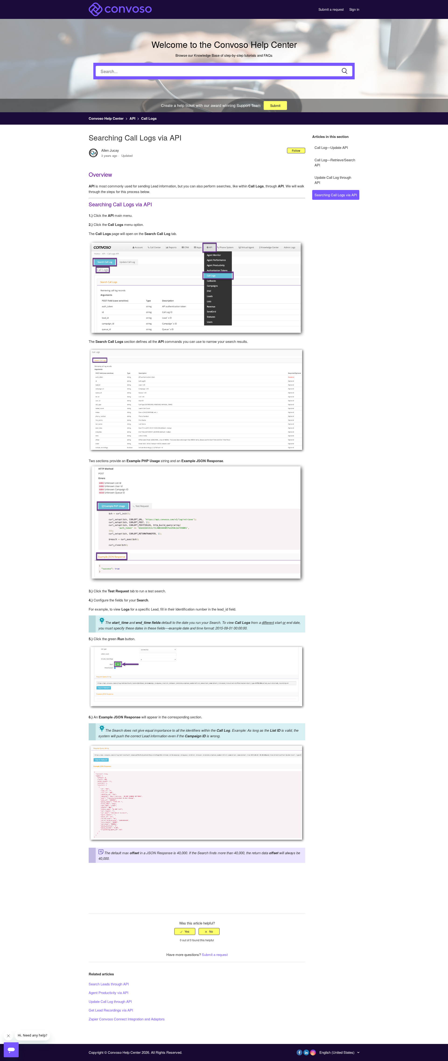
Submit (275, 105)
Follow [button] (296, 150)
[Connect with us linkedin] (306, 1052)
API (132, 118)
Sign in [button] (354, 9)
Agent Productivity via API (108, 992)
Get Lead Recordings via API (111, 1010)
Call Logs (149, 118)
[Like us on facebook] (299, 1052)
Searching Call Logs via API (336, 194)
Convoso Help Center (106, 118)
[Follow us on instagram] (313, 1052)
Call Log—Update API (331, 147)
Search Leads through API (109, 983)
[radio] (184, 931)
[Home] (120, 8)
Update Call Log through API (333, 180)
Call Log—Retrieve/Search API (335, 162)
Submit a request (331, 9)
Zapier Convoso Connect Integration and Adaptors (127, 1018)
